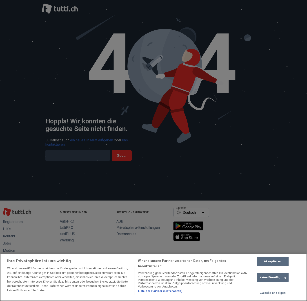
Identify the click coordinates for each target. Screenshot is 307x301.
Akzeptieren (273, 261)
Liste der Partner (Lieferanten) (160, 291)
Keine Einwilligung (273, 277)
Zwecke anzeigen (273, 292)
